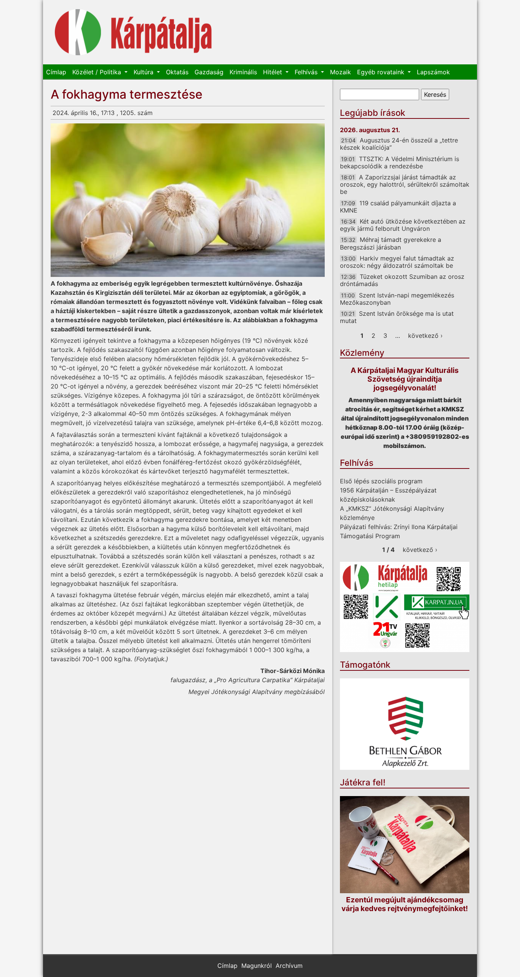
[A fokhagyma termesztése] (188, 200)
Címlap (56, 72)
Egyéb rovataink (381, 72)
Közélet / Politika (97, 72)
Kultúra (144, 72)
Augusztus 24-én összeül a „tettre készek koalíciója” (399, 143)
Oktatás (177, 72)
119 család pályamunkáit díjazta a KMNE (398, 206)
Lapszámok (433, 72)
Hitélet (273, 72)
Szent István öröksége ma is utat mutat (397, 317)
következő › (425, 335)
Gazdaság (209, 72)
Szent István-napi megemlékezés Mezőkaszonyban (397, 298)
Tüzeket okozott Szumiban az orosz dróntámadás (402, 280)
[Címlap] (133, 32)
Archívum (289, 965)
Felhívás (307, 72)
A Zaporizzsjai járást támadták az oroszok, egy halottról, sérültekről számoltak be (404, 184)
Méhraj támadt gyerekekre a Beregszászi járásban (390, 243)
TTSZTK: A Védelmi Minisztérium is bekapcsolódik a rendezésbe (399, 162)
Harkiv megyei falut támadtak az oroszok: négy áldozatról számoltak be (397, 261)
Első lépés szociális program (381, 481)
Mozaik (340, 72)
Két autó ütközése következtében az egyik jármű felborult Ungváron (403, 224)
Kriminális (243, 72)
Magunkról (256, 965)
